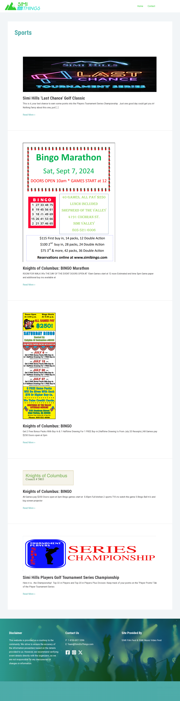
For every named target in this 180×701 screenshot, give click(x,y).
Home (140, 6)
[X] (80, 652)
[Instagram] (74, 652)
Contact (151, 6)
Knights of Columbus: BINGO (47, 425)
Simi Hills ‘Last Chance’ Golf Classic (54, 98)
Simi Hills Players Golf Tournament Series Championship (71, 577)
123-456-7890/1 (167, 6)
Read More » (29, 115)
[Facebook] (67, 652)
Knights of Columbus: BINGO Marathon (56, 268)
